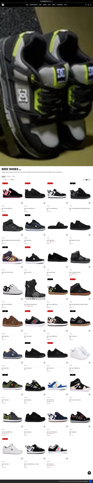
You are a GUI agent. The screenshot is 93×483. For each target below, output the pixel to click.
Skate (13, 176)
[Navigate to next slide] (22, 204)
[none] (13, 204)
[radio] (3, 204)
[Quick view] (22, 203)
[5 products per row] (89, 179)
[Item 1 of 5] (13, 193)
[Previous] (26, 1)
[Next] (67, 1)
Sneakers (9, 176)
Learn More (86, 481)
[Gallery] (13, 193)
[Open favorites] (89, 473)
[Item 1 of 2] (58, 257)
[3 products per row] (84, 179)
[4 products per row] (86, 179)
